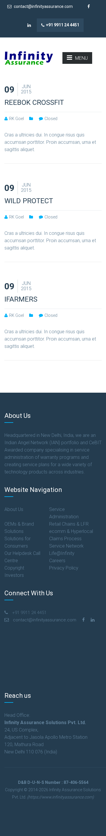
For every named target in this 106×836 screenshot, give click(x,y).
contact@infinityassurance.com (43, 6)
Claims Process (65, 538)
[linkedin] (29, 25)
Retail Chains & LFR (69, 524)
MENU (81, 58)
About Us (13, 509)
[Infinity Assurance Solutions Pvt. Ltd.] (29, 57)
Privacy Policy (63, 568)
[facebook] (88, 6)
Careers (57, 560)
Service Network (66, 546)
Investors (14, 575)
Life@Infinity (61, 553)
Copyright (14, 568)
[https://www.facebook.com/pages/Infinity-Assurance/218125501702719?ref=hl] (83, 620)
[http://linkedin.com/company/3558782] (93, 620)
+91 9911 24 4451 (62, 25)
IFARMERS (20, 299)
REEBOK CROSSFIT (34, 102)
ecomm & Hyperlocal (71, 531)
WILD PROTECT (28, 201)
